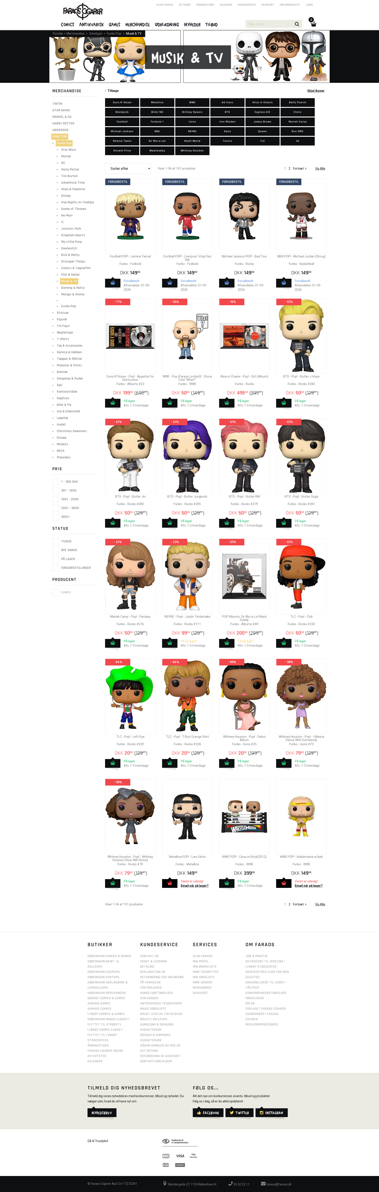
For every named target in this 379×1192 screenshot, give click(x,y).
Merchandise (75, 33)
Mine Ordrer (202, 982)
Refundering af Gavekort (160, 1056)
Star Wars (61, 110)
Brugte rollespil (154, 1019)
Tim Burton (69, 176)
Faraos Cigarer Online (105, 1050)
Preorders (64, 457)
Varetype (95, 33)
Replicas (63, 398)
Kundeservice (247, 5)
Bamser (62, 372)
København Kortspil (104, 977)
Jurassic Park (71, 228)
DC (63, 163)
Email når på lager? (195, 885)
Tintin (57, 103)
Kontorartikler (67, 391)
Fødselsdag (254, 998)
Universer (60, 130)
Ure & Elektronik (68, 411)
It (62, 222)
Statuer (63, 312)
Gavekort (267, 5)
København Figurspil (104, 972)
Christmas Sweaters (72, 431)
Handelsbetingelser (156, 993)
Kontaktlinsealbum (156, 1061)
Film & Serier (70, 274)
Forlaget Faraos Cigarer (265, 1008)
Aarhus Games (99, 1003)
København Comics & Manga (109, 956)
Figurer (62, 319)
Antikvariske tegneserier (161, 1003)
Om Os (250, 1003)
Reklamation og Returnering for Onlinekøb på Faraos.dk (162, 977)
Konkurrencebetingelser (265, 993)
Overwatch (69, 248)
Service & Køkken (69, 352)
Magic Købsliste (153, 1008)
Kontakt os (149, 956)
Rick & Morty (70, 255)
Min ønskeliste (290, 5)
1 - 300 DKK (69, 481)
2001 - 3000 (69, 508)
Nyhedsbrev (202, 987)
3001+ (65, 516)
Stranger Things (73, 261)
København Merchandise (107, 993)
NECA (60, 451)
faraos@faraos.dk (278, 1184)
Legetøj (62, 418)
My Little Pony (71, 241)
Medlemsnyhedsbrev (261, 1024)
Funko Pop (114, 33)
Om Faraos (260, 944)
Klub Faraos (165, 5)
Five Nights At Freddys (77, 202)
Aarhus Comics (99, 1008)
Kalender (226, 5)
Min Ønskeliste (205, 966)
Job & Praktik (256, 956)
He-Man (66, 215)
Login (309, 5)
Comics (67, 24)
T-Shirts (63, 339)
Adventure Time (73, 182)
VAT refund (149, 1050)
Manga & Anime (72, 294)
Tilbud (66, 541)
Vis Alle (320, 168)
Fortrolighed (151, 987)
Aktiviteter (97, 1056)
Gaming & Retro (72, 288)
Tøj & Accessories (69, 345)
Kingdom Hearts (73, 235)
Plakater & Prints (69, 365)
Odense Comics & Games (106, 998)
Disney (66, 195)
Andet (61, 424)
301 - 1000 (68, 490)
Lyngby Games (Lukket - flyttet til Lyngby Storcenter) (106, 1035)
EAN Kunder (149, 998)
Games (114, 24)
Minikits (62, 444)
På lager (67, 559)
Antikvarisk (92, 24)
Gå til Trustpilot (98, 1141)
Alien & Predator (73, 189)
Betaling (147, 966)
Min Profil (201, 961)
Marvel (66, 156)
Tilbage (112, 90)
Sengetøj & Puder (70, 378)
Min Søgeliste (204, 977)
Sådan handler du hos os (160, 1045)
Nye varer (68, 550)
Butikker (185, 5)
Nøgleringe (65, 332)
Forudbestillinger (75, 568)
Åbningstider (205, 5)
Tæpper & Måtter (69, 359)
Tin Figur (63, 326)
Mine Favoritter (205, 972)
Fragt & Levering (153, 961)
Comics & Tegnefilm (76, 268)
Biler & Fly (64, 405)
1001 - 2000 (69, 499)
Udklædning (167, 24)
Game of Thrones (73, 209)
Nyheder (192, 24)
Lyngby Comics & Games (106, 1014)
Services (205, 944)
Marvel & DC (62, 117)
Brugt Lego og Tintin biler (161, 1014)
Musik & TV (133, 33)
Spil (59, 385)
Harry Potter (63, 123)
